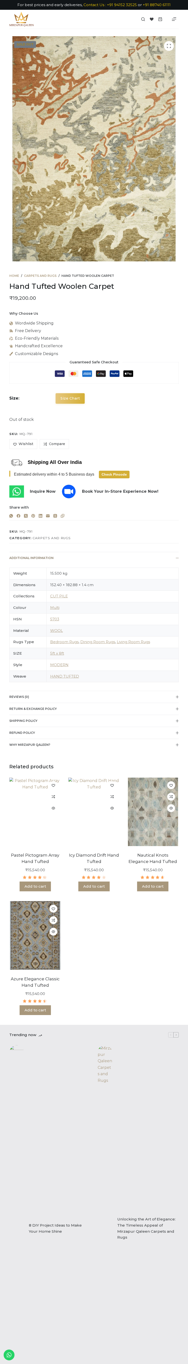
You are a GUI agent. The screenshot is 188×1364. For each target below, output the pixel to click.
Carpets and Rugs (51, 538)
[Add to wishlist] (53, 785)
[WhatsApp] (11, 516)
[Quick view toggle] (53, 808)
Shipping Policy (23, 721)
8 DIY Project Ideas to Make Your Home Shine (55, 1228)
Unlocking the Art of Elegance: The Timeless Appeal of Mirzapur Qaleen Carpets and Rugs (146, 1228)
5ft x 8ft (57, 653)
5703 (54, 619)
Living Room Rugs (133, 641)
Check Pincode (114, 474)
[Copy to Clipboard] (62, 516)
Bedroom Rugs (64, 641)
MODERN (59, 664)
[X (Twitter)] (26, 516)
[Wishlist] (151, 19)
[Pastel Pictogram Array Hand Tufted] (35, 812)
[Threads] (55, 516)
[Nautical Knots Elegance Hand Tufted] (152, 812)
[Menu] (174, 19)
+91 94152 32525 (122, 4)
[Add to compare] (53, 797)
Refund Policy (22, 733)
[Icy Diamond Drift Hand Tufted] (94, 812)
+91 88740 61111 (157, 4)
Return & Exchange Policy (33, 709)
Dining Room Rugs (97, 641)
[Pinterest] (33, 516)
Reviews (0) (19, 697)
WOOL (56, 630)
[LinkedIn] (40, 516)
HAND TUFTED (64, 676)
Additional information (31, 558)
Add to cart (35, 886)
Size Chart (70, 398)
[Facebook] (18, 516)
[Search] (143, 19)
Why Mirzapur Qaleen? (29, 745)
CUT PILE (59, 596)
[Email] (48, 516)
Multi (54, 607)
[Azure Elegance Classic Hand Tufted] (35, 935)
